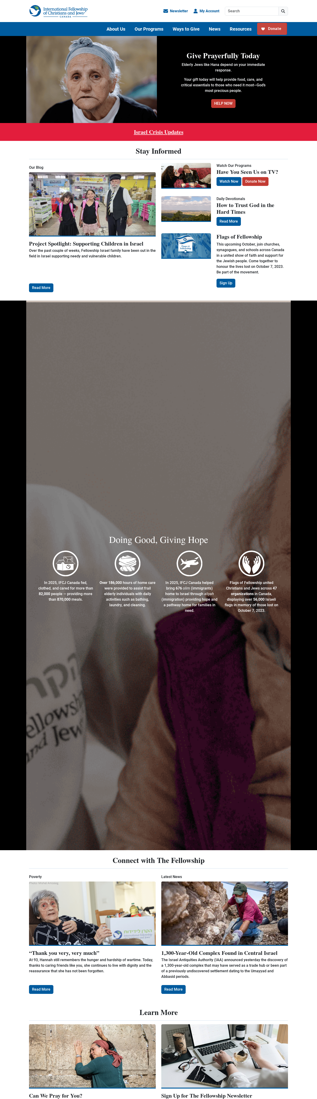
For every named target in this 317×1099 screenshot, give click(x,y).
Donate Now (255, 181)
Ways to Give (186, 29)
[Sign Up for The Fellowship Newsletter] (224, 1056)
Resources (241, 29)
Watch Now (229, 181)
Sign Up (226, 283)
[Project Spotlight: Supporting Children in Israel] (92, 204)
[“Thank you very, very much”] (92, 914)
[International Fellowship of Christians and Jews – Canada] (58, 11)
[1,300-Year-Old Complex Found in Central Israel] (224, 914)
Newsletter (179, 11)
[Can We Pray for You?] (92, 1056)
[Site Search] (283, 11)
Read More (41, 287)
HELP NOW (223, 103)
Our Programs (149, 29)
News (214, 29)
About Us (116, 29)
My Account (209, 11)
